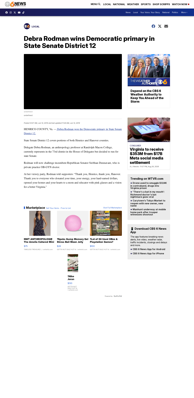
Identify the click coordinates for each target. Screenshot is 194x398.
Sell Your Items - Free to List (58, 208)
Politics (175, 12)
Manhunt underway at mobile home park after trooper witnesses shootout (148, 212)
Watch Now (180, 4)
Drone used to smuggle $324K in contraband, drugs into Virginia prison (148, 185)
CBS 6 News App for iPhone (148, 253)
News (128, 12)
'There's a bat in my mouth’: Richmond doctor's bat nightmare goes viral (147, 194)
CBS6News (7, 12)
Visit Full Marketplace (112, 208)
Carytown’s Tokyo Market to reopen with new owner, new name (147, 203)
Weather (133, 4)
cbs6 (11, 12)
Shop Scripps (161, 4)
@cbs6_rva (24, 12)
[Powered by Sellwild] (118, 296)
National (119, 4)
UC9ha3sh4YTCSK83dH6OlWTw (20, 12)
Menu (94, 4)
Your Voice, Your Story (150, 12)
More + (184, 12)
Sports (146, 4)
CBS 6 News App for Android (148, 249)
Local (107, 4)
